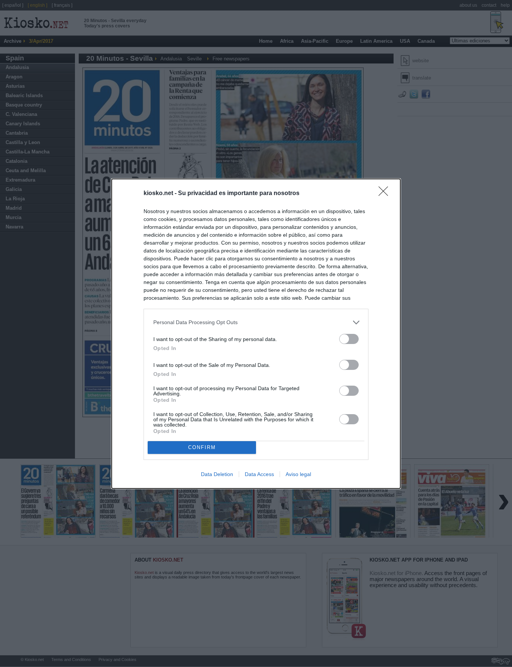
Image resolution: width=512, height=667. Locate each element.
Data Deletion (217, 474)
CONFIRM (202, 447)
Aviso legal (298, 474)
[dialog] (256, 333)
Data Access (259, 474)
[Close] (386, 193)
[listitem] (256, 322)
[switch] (349, 339)
